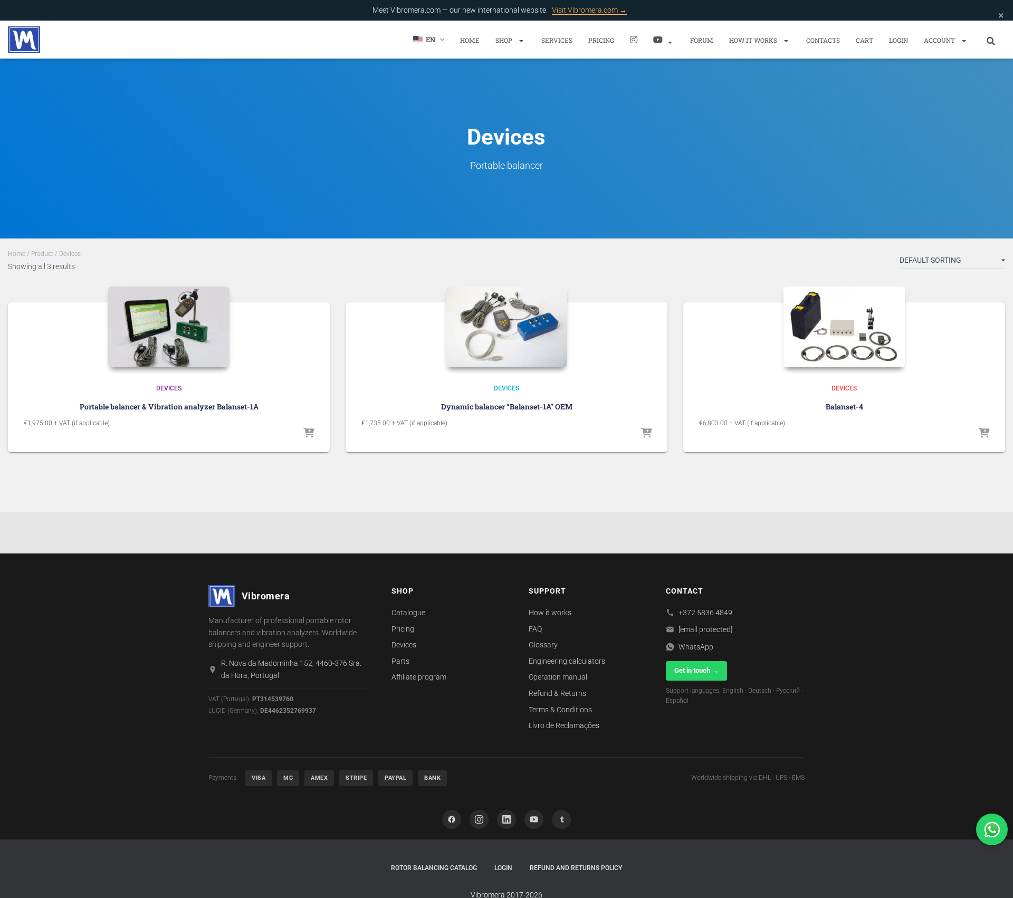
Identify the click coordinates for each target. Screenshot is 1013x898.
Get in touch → (696, 670)
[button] (521, 40)
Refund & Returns (557, 693)
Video (663, 39)
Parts (400, 661)
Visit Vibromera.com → (589, 10)
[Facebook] (451, 819)
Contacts (823, 40)
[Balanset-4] (844, 326)
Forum (701, 40)
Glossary (543, 645)
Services (556, 40)
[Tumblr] (561, 819)
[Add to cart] (308, 433)
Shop (504, 40)
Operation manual (558, 677)
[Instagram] (633, 39)
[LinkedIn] (506, 819)
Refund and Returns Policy (576, 868)
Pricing (601, 40)
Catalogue (408, 612)
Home (470, 40)
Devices (168, 388)
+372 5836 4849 (705, 612)
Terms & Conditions (560, 709)
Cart (864, 40)
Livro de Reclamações (564, 725)
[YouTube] (533, 819)
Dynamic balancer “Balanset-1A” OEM (506, 407)
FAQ (535, 629)
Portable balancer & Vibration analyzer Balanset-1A (169, 407)
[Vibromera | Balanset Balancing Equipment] (24, 39)
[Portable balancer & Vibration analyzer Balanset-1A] (169, 326)
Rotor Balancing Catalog (434, 868)
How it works (754, 40)
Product (42, 253)
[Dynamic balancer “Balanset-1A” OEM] (506, 326)
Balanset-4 (844, 407)
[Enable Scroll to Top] (992, 877)
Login (898, 40)
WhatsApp (695, 647)
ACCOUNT (940, 40)
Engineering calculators (567, 661)
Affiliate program (418, 677)
